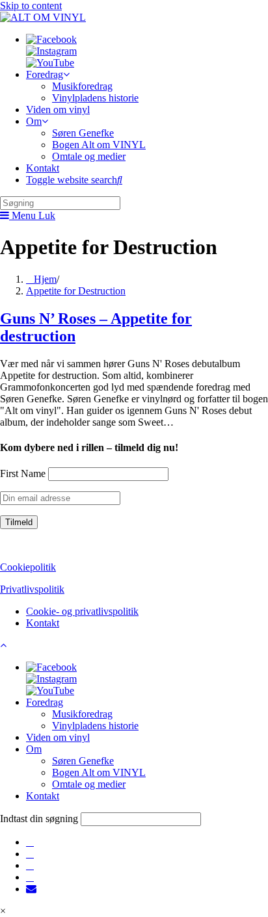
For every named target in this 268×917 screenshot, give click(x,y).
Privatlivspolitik (32, 589)
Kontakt (42, 622)
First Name (23, 473)
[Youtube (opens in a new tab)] (30, 877)
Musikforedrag (82, 713)
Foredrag (44, 702)
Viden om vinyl (58, 737)
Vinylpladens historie (95, 725)
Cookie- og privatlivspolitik (82, 611)
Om (34, 749)
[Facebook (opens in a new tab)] (30, 841)
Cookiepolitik (28, 567)
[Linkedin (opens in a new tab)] (30, 865)
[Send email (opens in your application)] (31, 888)
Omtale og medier (89, 784)
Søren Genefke (83, 760)
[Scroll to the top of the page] (3, 645)
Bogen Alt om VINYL (99, 772)
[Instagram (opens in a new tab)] (30, 853)
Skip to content (31, 5)
